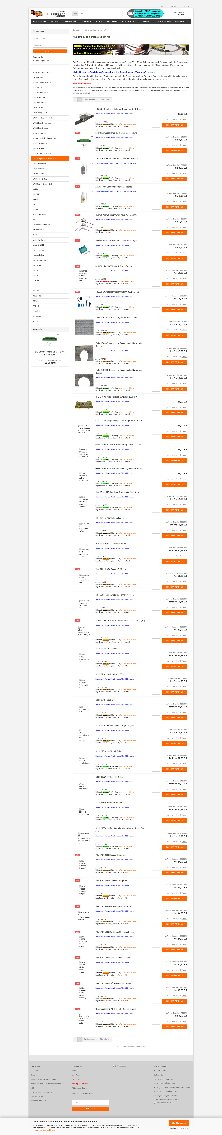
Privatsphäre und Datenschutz (42, 1092)
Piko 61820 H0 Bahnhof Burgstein (110, 855)
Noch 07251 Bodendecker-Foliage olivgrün (114, 725)
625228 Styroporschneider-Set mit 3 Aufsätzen (117, 292)
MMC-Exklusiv (38, 108)
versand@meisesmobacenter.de (166, 1091)
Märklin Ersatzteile (39, 260)
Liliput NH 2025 (38, 245)
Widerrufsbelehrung (79, 1088)
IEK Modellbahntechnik (41, 225)
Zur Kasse (75, 1079)
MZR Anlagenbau (39, 148)
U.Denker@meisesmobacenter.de (166, 1099)
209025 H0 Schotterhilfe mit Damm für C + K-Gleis (118, 109)
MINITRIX (36, 281)
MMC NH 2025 (38, 87)
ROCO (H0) (37, 296)
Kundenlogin (172, 6)
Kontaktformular (160, 1071)
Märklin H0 (37, 265)
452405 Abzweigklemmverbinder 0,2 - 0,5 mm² (116, 215)
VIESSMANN (37, 316)
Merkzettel (185, 6)
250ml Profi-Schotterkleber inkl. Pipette (113, 187)
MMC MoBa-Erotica (40, 179)
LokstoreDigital (38, 250)
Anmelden (49, 51)
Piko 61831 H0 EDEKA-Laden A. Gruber (113, 957)
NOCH (35, 286)
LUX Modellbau (38, 255)
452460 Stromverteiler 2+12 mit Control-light (116, 240)
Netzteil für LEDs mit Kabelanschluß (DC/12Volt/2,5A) (120, 620)
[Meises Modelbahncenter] (49, 13)
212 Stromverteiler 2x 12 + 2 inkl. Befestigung (116, 133)
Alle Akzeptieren (179, 1123)
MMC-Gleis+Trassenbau (42, 123)
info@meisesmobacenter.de (164, 1083)
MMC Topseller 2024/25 (41, 82)
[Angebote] (66, 329)
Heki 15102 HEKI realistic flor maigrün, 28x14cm (117, 492)
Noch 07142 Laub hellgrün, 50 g (109, 674)
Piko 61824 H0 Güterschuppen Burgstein (113, 906)
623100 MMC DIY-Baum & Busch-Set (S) (113, 266)
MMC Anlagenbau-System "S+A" (45, 159)
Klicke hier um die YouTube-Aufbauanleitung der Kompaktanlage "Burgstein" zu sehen (114, 72)
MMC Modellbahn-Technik (42, 118)
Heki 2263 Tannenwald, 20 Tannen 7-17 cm (114, 595)
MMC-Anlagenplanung (92, 21)
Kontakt (33, 1075)
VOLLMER (36, 321)
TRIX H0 (36, 306)
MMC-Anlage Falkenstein (42, 153)
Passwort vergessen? (41, 61)
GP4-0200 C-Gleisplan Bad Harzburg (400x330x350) (118, 468)
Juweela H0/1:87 (39, 230)
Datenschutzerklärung (47, 1130)
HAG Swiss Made (39, 215)
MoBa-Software (39, 169)
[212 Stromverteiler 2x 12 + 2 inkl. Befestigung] (49, 340)
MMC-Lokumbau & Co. (41, 143)
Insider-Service (164, 21)
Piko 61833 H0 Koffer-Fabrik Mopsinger (113, 983)
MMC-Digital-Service (130, 21)
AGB (32, 1088)
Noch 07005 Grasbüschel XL (108, 648)
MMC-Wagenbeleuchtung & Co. (44, 138)
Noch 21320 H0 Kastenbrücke (109, 777)
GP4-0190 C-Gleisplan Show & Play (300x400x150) (118, 444)
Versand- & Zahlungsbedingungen (43, 1079)
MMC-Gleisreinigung (40, 128)
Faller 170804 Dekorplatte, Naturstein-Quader (116, 317)
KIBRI (35, 235)
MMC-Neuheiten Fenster (41, 72)
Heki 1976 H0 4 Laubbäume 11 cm (110, 543)
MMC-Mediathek (39, 174)
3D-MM (35, 189)
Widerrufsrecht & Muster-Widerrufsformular (47, 1084)
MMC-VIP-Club (148, 21)
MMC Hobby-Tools (40, 113)
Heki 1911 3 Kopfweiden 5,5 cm (109, 518)
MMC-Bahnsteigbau (40, 133)
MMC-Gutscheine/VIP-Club (42, 184)
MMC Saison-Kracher (40, 92)
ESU (34, 204)
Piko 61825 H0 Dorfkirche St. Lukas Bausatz (115, 932)
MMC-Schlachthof (39, 103)
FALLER (35, 209)
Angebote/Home (40, 21)
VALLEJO (36, 311)
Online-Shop (55, 21)
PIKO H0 (36, 291)
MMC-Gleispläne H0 (40, 164)
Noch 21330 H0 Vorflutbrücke (108, 802)
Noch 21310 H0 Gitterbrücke (108, 751)
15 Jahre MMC (38, 77)
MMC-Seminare (111, 21)
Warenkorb (76, 1071)
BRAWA (35, 199)
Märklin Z (36, 275)
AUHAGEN (36, 194)
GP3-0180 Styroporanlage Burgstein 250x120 (116, 397)
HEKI (34, 220)
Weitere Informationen (179, 1128)
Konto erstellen (38, 57)
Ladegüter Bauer (39, 240)
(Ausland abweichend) (128, 124)
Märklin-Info (180, 21)
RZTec (35, 301)
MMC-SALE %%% (39, 98)
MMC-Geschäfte (72, 21)
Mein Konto (76, 1075)
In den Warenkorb (174, 125)
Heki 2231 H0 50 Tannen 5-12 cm (110, 569)
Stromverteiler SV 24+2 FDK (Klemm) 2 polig (115, 1009)
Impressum (35, 1071)
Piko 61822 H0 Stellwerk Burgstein (111, 881)
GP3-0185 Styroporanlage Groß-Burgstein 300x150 (118, 420)
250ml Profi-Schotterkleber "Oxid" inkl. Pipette (116, 158)
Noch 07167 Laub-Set (105, 700)
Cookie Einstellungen (38, 1101)
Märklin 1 (36, 270)
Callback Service (37, 1097)
